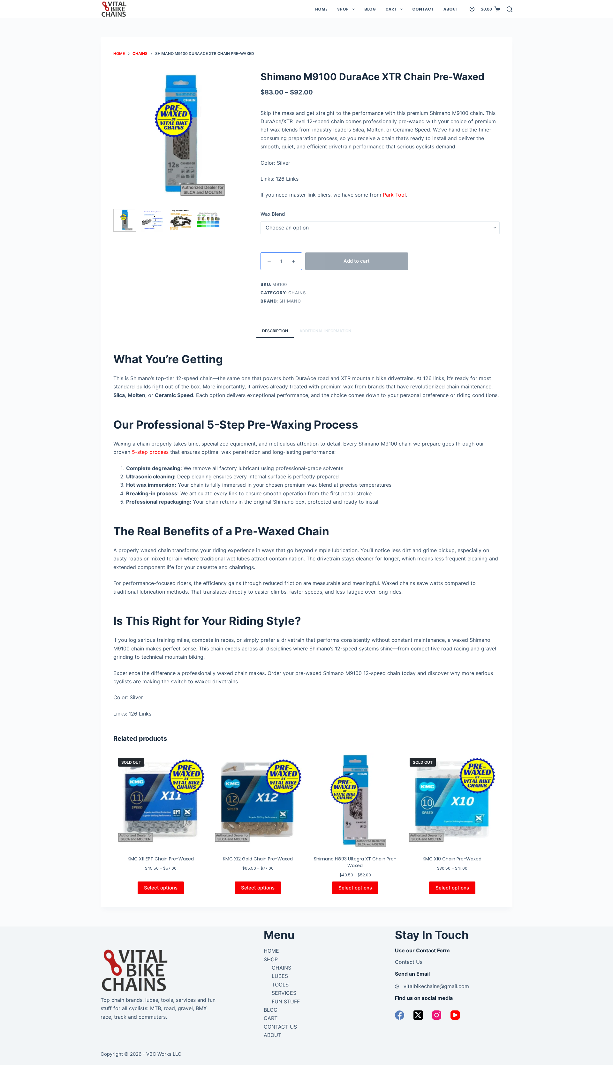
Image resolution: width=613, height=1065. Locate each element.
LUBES (280, 976)
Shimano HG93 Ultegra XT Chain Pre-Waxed (355, 862)
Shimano (290, 301)
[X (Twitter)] (418, 1015)
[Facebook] (399, 1015)
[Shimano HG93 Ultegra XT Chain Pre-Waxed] (355, 800)
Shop (343, 9)
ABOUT (272, 1035)
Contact (423, 9)
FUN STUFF (286, 1001)
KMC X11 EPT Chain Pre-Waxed (161, 859)
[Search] (509, 9)
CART (270, 1018)
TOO (277, 984)
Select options (161, 888)
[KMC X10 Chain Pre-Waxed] (452, 800)
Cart (391, 9)
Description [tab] (275, 330)
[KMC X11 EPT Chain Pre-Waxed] (160, 800)
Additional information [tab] (325, 330)
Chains (297, 292)
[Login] (472, 9)
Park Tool (394, 194)
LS (286, 984)
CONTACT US (280, 1027)
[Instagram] (436, 1015)
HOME (271, 951)
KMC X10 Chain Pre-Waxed (452, 859)
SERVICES (284, 993)
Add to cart (357, 261)
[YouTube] (455, 1015)
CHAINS (281, 967)
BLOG (270, 1010)
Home (321, 9)
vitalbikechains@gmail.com (436, 986)
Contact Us (408, 962)
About (450, 9)
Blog (370, 9)
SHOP (271, 959)
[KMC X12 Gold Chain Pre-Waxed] (257, 800)
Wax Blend (273, 214)
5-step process (150, 452)
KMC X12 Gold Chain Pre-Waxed (258, 859)
